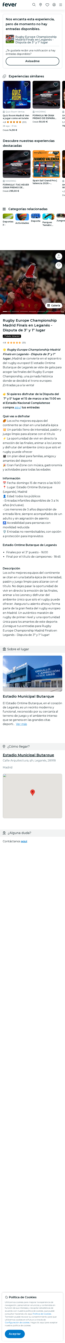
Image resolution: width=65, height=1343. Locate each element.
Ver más (21, 724)
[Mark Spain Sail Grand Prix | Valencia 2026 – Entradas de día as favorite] (56, 154)
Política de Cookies (42, 1313)
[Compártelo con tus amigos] (58, 256)
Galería (55, 305)
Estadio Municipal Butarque (28, 755)
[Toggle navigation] (60, 4)
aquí (18, 407)
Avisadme (32, 61)
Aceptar (15, 1334)
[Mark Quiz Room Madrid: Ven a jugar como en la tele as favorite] (26, 84)
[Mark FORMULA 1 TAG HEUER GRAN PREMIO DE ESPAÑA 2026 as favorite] (26, 154)
